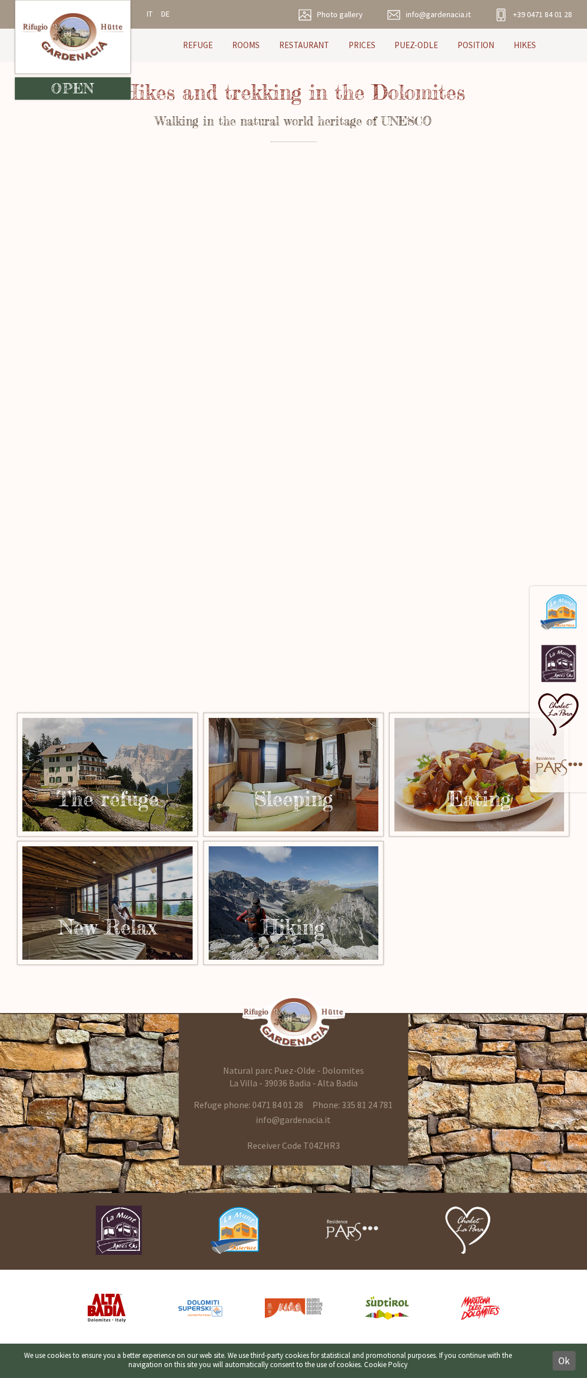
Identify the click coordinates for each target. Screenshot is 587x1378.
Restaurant (304, 45)
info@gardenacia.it (293, 1119)
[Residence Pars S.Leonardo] (558, 766)
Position (475, 45)
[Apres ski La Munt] (558, 663)
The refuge (293, 774)
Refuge (198, 45)
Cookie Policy (386, 1364)
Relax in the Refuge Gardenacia (107, 903)
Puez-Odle (416, 45)
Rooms (246, 45)
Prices (362, 45)
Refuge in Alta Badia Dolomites (107, 774)
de (165, 14)
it (149, 14)
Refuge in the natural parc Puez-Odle (479, 774)
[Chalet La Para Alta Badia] (558, 715)
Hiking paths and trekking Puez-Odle (293, 903)
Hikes (525, 45)
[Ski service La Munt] (558, 612)
